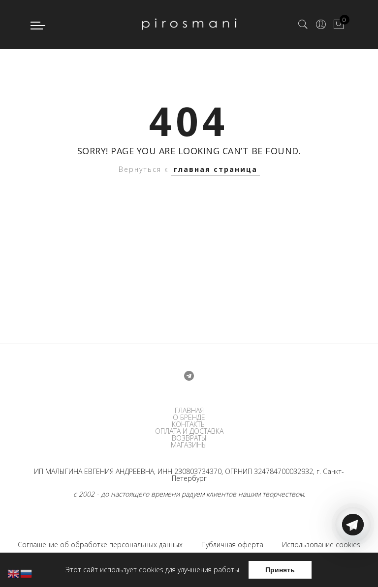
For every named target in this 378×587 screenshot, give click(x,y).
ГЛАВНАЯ (189, 410)
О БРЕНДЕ (189, 417)
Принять (280, 570)
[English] (13, 573)
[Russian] (26, 573)
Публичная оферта (232, 544)
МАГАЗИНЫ (189, 445)
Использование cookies (321, 544)
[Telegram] (353, 564)
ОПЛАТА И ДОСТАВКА (189, 431)
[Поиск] (303, 24)
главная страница (215, 169)
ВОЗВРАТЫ (189, 438)
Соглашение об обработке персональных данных (100, 544)
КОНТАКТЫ (189, 424)
